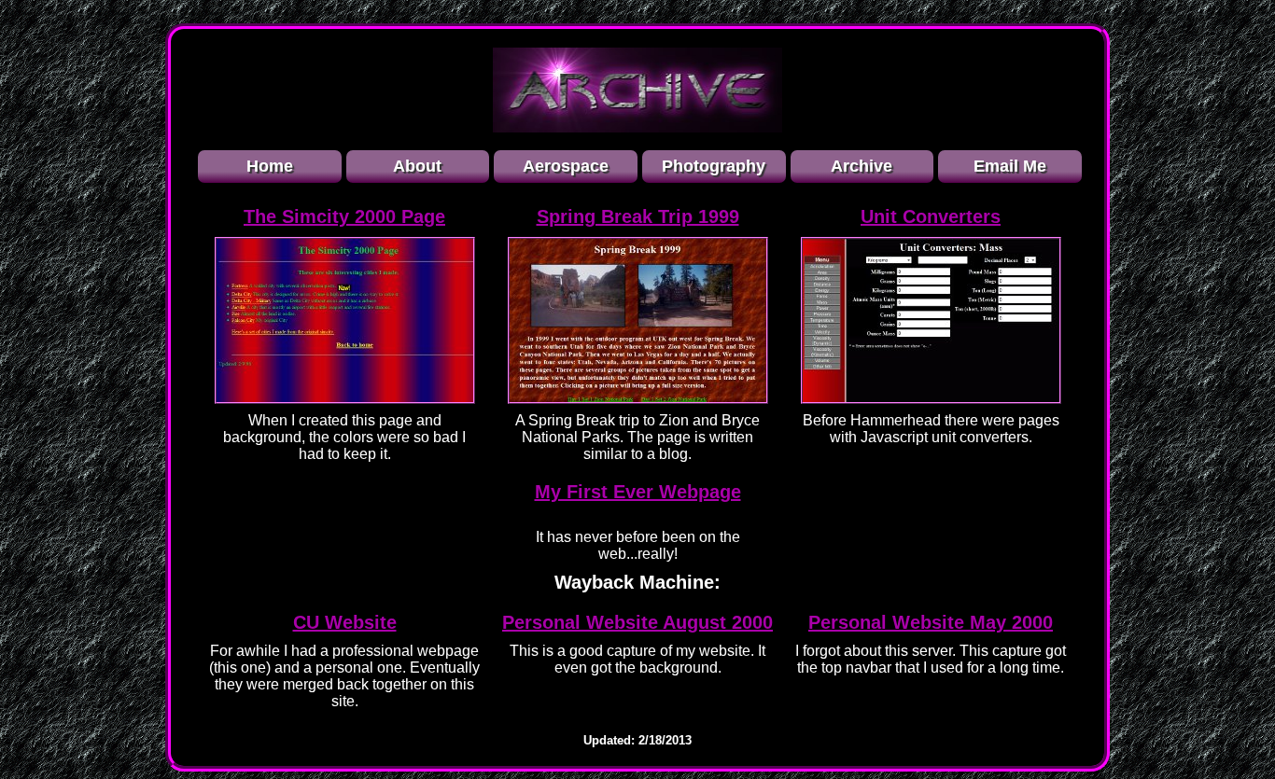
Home (269, 166)
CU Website (345, 622)
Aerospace (566, 166)
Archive (861, 166)
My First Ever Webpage (638, 491)
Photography (713, 166)
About (417, 166)
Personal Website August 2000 (637, 622)
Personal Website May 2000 (930, 622)
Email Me (1010, 166)
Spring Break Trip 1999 (638, 216)
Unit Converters (931, 216)
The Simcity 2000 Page (344, 216)
